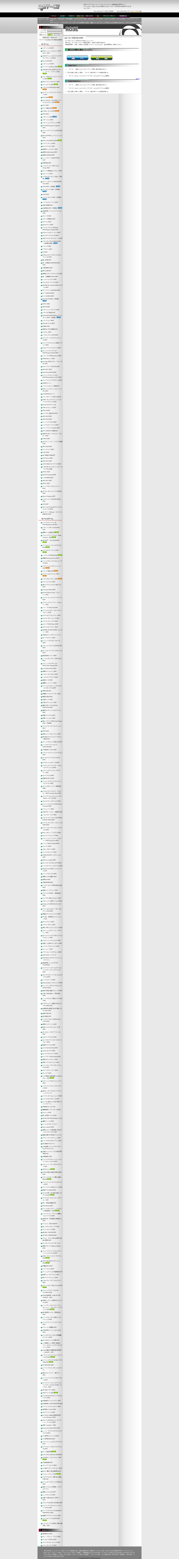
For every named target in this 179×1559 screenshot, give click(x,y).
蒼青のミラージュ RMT (50, 1024)
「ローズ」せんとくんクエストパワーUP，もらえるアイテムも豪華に (89, 76)
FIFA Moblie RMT (48, 1206)
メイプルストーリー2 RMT (51, 425)
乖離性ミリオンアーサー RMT (52, 694)
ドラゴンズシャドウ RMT (50, 621)
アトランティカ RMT (49, 143)
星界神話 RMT (47, 163)
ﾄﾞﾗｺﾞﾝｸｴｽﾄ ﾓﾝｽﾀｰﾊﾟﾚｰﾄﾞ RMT (52, 1140)
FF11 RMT (46, 105)
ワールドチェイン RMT (50, 852)
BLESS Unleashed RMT (49, 474)
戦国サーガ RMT (48, 680)
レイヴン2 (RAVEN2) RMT (50, 555)
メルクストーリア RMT (50, 815)
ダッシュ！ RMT (48, 949)
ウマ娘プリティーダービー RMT (52, 1468)
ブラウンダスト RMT (49, 924)
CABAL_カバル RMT (49, 111)
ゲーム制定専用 (47, 1451)
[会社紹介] (62, 15)
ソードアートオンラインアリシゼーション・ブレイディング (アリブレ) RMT (52, 1307)
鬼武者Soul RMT (48, 1533)
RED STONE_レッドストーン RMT (54, 1551)
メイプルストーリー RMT (50, 202)
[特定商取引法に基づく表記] (123, 15)
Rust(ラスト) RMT (48, 224)
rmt (65, 38)
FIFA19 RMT (46, 410)
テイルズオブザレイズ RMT (51, 1099)
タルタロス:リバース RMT (50, 282)
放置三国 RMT (47, 1013)
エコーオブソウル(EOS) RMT (51, 1518)
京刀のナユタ (47, 1169)
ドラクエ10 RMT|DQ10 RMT (51, 87)
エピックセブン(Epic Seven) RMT (52, 1285)
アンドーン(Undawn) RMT (50, 66)
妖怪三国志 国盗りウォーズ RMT (52, 990)
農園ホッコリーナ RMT (50, 683)
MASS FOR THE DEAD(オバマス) (52, 1118)
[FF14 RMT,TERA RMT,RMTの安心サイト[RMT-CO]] (53, 5)
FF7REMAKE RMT (48, 1365)
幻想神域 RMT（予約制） (50, 208)
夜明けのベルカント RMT (50, 1059)
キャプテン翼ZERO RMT (50, 413)
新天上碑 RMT (47, 270)
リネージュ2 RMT (109, 19)
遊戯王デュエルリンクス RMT (52, 914)
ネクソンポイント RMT (54, 1552)
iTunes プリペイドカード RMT (52, 348)
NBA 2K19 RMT (47, 419)
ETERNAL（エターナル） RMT (52, 1457)
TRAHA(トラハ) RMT (49, 1390)
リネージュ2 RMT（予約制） (81, 1554)
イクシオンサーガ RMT (50, 1545)
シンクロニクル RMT (49, 1495)
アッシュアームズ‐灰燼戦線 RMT (52, 1271)
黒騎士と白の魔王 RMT (50, 876)
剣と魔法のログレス (49, 1143)
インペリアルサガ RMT (50, 422)
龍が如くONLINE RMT (49, 1232)
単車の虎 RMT (47, 691)
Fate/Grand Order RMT (49, 589)
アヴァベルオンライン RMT (51, 574)
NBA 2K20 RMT (47, 446)
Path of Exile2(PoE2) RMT (50, 140)
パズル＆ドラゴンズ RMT (50, 677)
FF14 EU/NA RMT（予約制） (51, 299)
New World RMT (47, 61)
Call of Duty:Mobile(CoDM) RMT (52, 1454)
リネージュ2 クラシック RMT (51, 122)
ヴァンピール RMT (48, 84)
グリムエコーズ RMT (49, 1229)
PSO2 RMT (53, 19)
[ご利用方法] (71, 15)
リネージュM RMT (48, 48)
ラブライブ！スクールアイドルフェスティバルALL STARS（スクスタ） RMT (52, 1385)
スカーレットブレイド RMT (51, 309)
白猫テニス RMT (48, 699)
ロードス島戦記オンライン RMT (52, 171)
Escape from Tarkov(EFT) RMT (51, 1428)
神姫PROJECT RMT (48, 778)
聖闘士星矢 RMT (48, 696)
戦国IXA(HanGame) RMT (50, 152)
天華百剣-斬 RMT (48, 882)
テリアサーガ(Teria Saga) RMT (52, 1056)
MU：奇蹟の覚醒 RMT (49, 1203)
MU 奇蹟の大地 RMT (49, 455)
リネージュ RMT (48, 117)
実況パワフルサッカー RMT (51, 1062)
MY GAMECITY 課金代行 (50, 431)
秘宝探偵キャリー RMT (50, 655)
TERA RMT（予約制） (49, 186)
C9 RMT (45, 252)
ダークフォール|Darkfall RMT (51, 290)
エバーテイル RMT (48, 1269)
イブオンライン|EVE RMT (50, 335)
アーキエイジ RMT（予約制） (52, 189)
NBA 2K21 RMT (47, 461)
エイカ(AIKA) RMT (48, 296)
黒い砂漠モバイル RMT (50, 1115)
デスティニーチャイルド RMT (52, 940)
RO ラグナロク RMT (49, 146)
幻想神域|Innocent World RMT (91, 1552)
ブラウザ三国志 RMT (49, 312)
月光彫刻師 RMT (48, 1462)
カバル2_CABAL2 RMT (50, 1539)
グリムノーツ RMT (48, 809)
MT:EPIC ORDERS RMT (50, 1235)
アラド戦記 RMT (48, 108)
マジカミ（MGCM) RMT (50, 1223)
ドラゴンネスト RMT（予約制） (52, 197)
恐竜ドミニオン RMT (49, 718)
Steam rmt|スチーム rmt (49, 404)
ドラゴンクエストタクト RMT (52, 1406)
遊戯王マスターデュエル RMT (52, 1515)
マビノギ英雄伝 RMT (49, 219)
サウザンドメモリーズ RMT (51, 762)
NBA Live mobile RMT (49, 860)
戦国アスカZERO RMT (49, 1190)
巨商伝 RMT (46, 326)
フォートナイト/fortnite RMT (51, 428)
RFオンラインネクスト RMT (51, 81)
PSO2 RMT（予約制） (118, 1554)
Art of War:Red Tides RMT (50, 1048)
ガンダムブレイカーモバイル (51, 1243)
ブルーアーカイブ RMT (50, 1465)
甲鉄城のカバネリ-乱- (49, 1106)
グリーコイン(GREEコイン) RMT (52, 1187)
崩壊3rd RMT (46, 879)
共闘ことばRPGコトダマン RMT (52, 943)
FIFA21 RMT (46, 472)
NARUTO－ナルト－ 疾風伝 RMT (52, 812)
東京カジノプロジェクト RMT (52, 734)
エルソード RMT (48, 173)
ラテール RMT (121, 19)
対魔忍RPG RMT (48, 1266)
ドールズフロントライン (50, 1124)
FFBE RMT (46, 731)
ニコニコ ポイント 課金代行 (51, 386)
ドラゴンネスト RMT (80, 19)
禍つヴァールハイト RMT (50, 1277)
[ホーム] (53, 15)
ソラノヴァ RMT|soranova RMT (52, 355)
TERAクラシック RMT (49, 407)
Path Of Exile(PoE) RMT (49, 372)
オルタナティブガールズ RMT (52, 801)
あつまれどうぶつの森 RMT (51, 1340)
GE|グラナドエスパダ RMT (51, 235)
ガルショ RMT (47, 1112)
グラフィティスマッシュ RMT (52, 1138)
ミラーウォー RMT (48, 320)
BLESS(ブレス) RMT (49, 323)
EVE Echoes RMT (48, 458)
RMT (62, 1556)
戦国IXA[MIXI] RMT (49, 155)
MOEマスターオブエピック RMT (52, 238)
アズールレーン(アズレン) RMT (52, 952)
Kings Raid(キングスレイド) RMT (52, 982)
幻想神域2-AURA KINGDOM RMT (53, 1403)
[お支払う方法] (80, 15)
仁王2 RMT (46, 452)
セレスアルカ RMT (48, 775)
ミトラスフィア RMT (49, 980)
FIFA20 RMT (46, 438)
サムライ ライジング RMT (50, 835)
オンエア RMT (47, 1073)
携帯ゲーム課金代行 (49, 532)
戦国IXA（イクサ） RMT (50, 149)
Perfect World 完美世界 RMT (114, 1551)
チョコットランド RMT (50, 1474)
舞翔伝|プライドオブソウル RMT (52, 273)
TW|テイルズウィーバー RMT (51, 232)
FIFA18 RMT (46, 307)
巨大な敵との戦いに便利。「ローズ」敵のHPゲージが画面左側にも (88, 72)
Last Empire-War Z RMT (49, 668)
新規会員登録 (58, 40)
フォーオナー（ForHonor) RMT (52, 397)
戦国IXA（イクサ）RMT (97, 1551)
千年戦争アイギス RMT (50, 749)
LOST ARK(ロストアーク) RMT (52, 464)
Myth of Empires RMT (49, 496)
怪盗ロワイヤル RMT (49, 715)
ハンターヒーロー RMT (50, 279)
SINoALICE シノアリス (49, 955)
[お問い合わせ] (89, 15)
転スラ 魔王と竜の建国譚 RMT (52, 1471)
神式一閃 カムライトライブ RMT (52, 927)
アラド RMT (99, 19)
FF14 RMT (46, 97)
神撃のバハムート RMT (50, 671)
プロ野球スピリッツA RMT (51, 1436)
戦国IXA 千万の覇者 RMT (50, 329)
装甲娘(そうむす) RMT (49, 1409)
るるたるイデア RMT (49, 1050)
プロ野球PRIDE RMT (49, 1439)
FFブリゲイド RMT (48, 922)
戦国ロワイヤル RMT (49, 1045)
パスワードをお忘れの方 (46, 40)
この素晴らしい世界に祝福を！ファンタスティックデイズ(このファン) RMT (52, 1345)
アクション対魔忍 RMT (50, 1327)
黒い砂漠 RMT (47, 260)
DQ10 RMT (56, 1556)
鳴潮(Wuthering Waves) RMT (51, 558)
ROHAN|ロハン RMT (49, 358)
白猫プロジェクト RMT (50, 702)
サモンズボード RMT (49, 849)
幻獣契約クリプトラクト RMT (52, 1400)
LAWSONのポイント (49, 394)
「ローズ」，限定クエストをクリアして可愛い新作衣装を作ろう (87, 69)
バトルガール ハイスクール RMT (52, 866)
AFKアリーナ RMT (48, 1393)
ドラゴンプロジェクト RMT (51, 946)
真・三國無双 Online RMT (50, 276)
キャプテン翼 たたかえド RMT (52, 898)
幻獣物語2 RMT (47, 1156)
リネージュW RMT (48, 64)
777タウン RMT (47, 249)
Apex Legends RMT (48, 1127)
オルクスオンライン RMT (50, 627)
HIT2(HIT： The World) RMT (51, 540)
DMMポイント (47, 383)
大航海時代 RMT (48, 268)
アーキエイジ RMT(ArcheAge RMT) (111, 1552)
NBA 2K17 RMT (47, 369)
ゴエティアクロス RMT (50, 1037)
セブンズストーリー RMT (50, 1070)
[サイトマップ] (110, 15)
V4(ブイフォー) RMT (49, 1412)
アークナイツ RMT (48, 449)
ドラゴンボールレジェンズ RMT (52, 1096)
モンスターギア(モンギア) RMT (52, 863)
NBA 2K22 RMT (47, 480)
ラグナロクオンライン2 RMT (51, 1542)
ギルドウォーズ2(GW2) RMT (51, 366)
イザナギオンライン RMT (50, 579)
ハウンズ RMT (47, 246)
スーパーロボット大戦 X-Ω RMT (52, 742)
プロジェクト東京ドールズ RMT (52, 901)
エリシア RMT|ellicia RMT (50, 624)
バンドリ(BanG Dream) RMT (51, 843)
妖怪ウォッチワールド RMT (51, 1274)
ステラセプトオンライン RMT (52, 615)
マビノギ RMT (47, 216)
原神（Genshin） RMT (49, 1425)
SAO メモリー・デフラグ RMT (52, 832)
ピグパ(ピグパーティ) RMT (51, 550)
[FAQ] (98, 15)
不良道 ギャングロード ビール (52, 635)
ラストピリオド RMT (49, 582)
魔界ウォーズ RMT (48, 1121)
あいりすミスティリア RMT (51, 1226)
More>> (138, 78)
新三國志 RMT (47, 1016)
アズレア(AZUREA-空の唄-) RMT (52, 1502)
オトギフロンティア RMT (50, 1053)
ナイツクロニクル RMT (50, 873)
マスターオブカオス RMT (50, 674)
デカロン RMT (47, 332)
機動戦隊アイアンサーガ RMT (52, 1109)
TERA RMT (61, 19)
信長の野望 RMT (48, 205)
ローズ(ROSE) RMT (48, 293)
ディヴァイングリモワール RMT (52, 380)
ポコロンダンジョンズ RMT (51, 618)
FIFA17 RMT (46, 304)
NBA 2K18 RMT (47, 416)
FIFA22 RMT (46, 483)
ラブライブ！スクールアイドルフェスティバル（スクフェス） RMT (52, 970)
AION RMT (91, 19)
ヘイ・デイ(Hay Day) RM (50, 607)
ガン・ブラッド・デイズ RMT (52, 1536)
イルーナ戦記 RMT (48, 571)
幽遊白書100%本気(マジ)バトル (52, 1135)
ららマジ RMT (47, 846)
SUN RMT (45, 504)
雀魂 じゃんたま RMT (49, 1492)
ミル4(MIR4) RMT (48, 477)
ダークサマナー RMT (49, 638)
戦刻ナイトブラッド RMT (50, 890)
